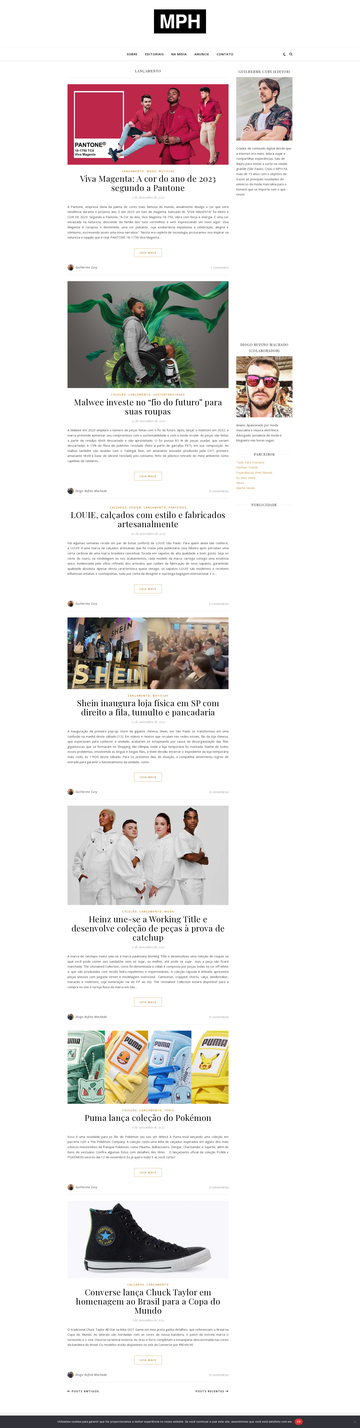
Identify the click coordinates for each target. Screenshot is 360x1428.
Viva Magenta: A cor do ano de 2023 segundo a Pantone (148, 183)
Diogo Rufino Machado (91, 491)
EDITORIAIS (154, 54)
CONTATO (225, 54)
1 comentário (219, 267)
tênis (169, 1110)
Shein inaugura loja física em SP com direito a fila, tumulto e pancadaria (148, 707)
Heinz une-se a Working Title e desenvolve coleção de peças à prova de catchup (148, 928)
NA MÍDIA (179, 54)
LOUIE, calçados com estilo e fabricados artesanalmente (148, 519)
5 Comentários (219, 604)
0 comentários (219, 491)
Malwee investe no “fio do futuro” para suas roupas (148, 406)
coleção (118, 394)
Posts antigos (85, 1391)
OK (299, 1421)
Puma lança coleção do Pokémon (148, 1117)
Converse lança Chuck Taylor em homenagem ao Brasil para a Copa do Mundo (148, 1301)
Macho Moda (245, 488)
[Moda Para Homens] (180, 21)
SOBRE (132, 54)
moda (151, 171)
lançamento (133, 171)
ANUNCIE (201, 54)
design (135, 507)
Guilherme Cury (86, 267)
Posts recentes (210, 1391)
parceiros (177, 507)
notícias (166, 171)
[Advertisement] (264, 269)
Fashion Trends (247, 467)
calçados (118, 507)
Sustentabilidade (169, 394)
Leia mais (148, 253)
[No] (355, 1422)
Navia (240, 483)
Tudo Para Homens (250, 462)
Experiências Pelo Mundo (254, 472)
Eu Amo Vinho (246, 478)
